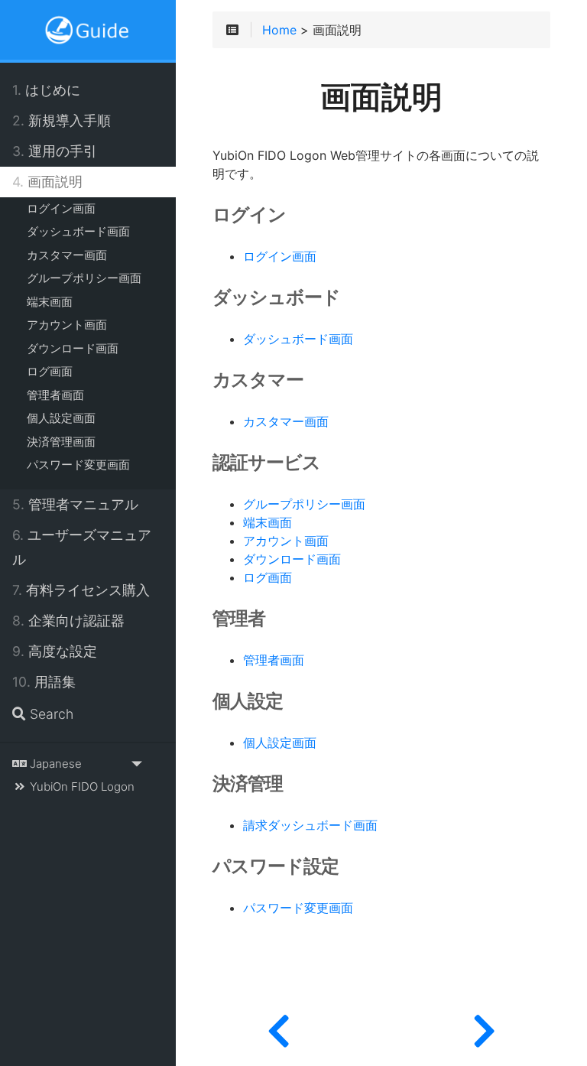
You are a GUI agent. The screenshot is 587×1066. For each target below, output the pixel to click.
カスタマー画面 (67, 255)
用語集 (44, 682)
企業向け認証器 (68, 621)
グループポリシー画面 (84, 278)
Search (49, 714)
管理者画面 (55, 395)
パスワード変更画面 (78, 464)
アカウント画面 (67, 324)
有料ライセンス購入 (81, 590)
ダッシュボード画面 (78, 231)
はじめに (46, 90)
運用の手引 (54, 151)
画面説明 (47, 182)
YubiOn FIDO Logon (81, 786)
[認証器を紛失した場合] (278, 1028)
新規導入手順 (61, 120)
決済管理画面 (61, 441)
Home (279, 30)
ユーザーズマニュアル (81, 547)
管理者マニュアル (75, 504)
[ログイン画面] (484, 1028)
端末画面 (50, 301)
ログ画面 (50, 371)
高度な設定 (54, 651)
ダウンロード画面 (72, 348)
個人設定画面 (61, 418)
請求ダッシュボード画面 (310, 826)
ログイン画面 (61, 208)
